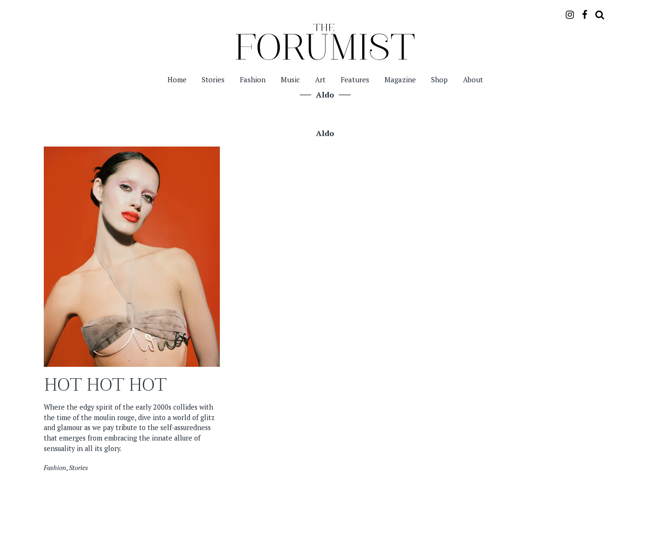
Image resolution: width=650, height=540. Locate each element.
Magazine (400, 79)
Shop (439, 79)
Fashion (253, 79)
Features (355, 79)
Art (320, 79)
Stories (213, 79)
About (473, 79)
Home (177, 79)
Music (290, 79)
